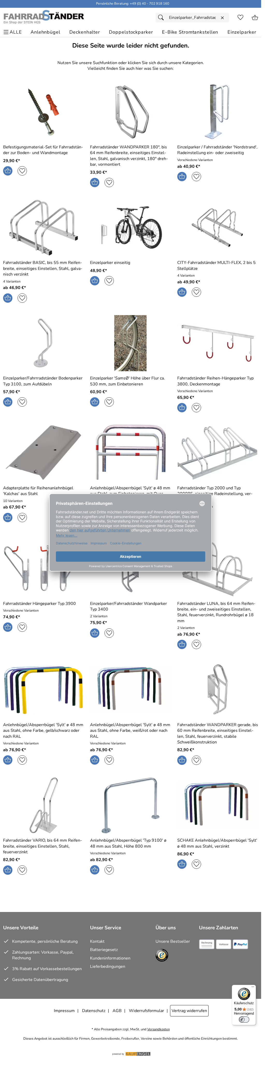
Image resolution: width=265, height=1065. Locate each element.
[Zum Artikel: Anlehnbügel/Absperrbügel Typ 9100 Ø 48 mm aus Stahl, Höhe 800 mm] (130, 805)
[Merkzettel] (240, 17)
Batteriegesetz (104, 950)
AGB (117, 1011)
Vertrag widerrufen (189, 1011)
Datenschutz (93, 1011)
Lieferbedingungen (107, 966)
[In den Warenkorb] (7, 171)
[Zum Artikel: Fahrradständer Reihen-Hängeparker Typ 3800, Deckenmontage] (217, 343)
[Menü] (253, 988)
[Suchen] (162, 17)
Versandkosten (158, 1029)
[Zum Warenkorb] (255, 17)
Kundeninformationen (110, 958)
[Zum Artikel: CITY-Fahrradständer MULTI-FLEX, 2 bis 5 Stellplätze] (217, 228)
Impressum (64, 1011)
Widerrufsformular (146, 1011)
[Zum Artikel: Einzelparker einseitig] (130, 228)
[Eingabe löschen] (222, 18)
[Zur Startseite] (43, 17)
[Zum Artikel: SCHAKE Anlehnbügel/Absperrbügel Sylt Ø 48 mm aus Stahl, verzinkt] (217, 805)
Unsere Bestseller (173, 941)
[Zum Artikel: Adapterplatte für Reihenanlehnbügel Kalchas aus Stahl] (43, 453)
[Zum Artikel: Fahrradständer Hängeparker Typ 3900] (43, 568)
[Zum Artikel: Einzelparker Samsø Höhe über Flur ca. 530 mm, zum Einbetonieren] (130, 343)
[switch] (244, 1019)
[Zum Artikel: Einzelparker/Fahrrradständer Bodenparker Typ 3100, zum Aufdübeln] (43, 343)
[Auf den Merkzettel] (22, 171)
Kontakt (97, 941)
